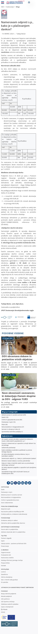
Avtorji (3, 612)
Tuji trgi (4, 536)
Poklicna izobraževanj (9, 506)
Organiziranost (5, 552)
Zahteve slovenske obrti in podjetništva (13, 532)
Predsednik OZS (6, 555)
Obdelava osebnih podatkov (9, 604)
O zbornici (4, 550)
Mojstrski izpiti (5, 509)
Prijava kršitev (5, 563)
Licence (3, 572)
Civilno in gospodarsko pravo (10, 500)
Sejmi (3, 541)
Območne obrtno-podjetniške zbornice (13, 523)
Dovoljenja (5, 569)
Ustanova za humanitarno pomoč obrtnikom (17, 587)
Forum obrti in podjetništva (9, 529)
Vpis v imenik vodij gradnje (9, 580)
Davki (2, 489)
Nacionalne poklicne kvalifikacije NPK (12, 511)
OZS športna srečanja (7, 601)
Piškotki (5, 609)
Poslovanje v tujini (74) (8, 422)
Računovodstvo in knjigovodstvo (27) (13, 427)
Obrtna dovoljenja (6, 577)
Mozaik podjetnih (6, 596)
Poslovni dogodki (6, 538)
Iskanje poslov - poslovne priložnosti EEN (13, 543)
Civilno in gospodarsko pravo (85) (12, 420)
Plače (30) (4, 424)
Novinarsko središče (7, 557)
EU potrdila (4, 582)
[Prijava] (29, 2)
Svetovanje (10, 7)
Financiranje (5, 546)
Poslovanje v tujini (6, 492)
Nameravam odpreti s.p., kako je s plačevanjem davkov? (19, 458)
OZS (2, 7)
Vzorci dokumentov (7, 502)
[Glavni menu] (2, 2)
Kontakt (3, 565)
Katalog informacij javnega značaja (12, 560)
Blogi (18, 7)
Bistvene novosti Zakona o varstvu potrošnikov (16, 461)
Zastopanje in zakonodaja (10, 527)
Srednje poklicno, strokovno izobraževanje (14, 514)
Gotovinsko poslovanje (8, 447)
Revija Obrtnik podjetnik (8, 594)
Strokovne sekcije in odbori (9, 520)
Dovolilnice (4, 574)
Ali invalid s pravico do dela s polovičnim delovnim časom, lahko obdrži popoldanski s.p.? (17, 440)
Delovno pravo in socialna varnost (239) (14, 415)
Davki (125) (5, 417)
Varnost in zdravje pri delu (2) (11, 429)
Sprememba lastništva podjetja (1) (12, 431)
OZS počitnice (5, 599)
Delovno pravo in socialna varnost (11, 495)
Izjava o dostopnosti (7, 607)
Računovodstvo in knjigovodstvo (11, 497)
